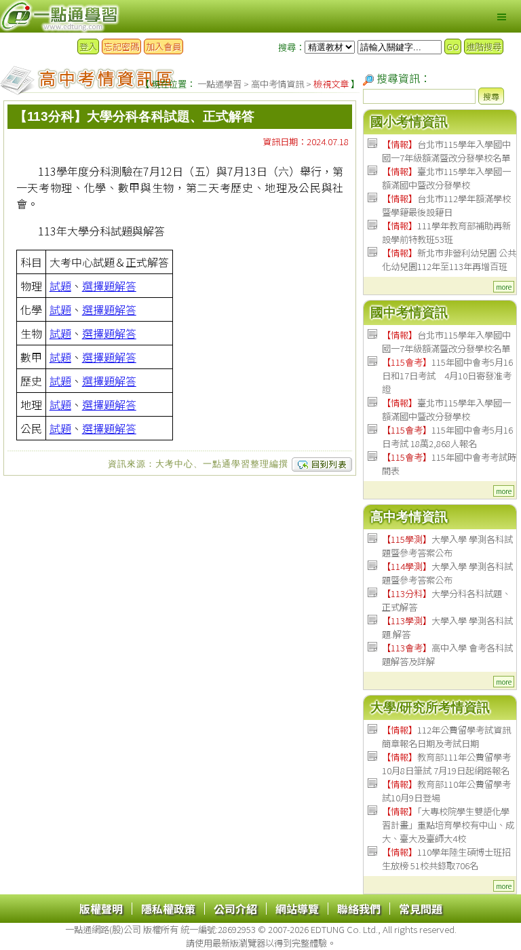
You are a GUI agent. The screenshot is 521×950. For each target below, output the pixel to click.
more (504, 287)
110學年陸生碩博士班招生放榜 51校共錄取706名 (446, 859)
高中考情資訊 (277, 83)
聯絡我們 (359, 908)
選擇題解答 (109, 286)
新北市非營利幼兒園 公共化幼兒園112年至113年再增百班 (449, 259)
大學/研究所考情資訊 (430, 707)
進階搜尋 (483, 46)
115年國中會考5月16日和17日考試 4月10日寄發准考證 (447, 376)
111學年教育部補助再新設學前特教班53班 (446, 232)
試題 (60, 286)
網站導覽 (297, 908)
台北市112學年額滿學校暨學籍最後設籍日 (446, 205)
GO (452, 46)
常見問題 (420, 908)
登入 (88, 46)
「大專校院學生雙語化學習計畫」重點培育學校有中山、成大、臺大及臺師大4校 (448, 825)
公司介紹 (235, 908)
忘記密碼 (121, 46)
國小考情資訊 (409, 122)
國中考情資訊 (409, 312)
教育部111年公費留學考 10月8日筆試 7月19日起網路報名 (446, 763)
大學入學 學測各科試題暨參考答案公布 (447, 546)
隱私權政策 (168, 908)
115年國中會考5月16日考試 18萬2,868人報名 (447, 436)
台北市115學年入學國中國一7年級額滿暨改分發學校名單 (446, 151)
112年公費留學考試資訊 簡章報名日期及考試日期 (446, 736)
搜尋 (491, 96)
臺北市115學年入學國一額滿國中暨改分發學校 (446, 178)
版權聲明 (101, 908)
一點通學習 (219, 83)
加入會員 (163, 46)
